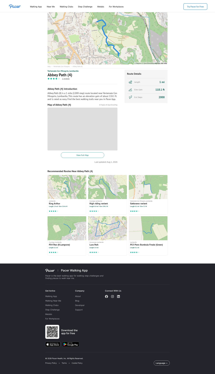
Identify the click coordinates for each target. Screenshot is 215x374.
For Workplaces (116, 6)
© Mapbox (138, 63)
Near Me (51, 6)
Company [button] (79, 291)
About (78, 296)
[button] (43, 355)
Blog (77, 300)
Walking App (36, 6)
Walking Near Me (53, 300)
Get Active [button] (50, 291)
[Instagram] (112, 296)
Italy (49, 66)
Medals (100, 6)
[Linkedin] (118, 296)
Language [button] (160, 363)
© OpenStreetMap (148, 63)
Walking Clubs (66, 6)
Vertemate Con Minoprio (61, 66)
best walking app (65, 275)
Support (79, 309)
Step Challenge (85, 6)
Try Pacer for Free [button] (195, 6)
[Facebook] (106, 296)
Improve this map (161, 63)
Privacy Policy (51, 363)
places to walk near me (63, 278)
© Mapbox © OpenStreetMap (108, 105)
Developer (80, 305)
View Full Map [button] (82, 155)
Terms (64, 363)
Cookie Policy (77, 363)
